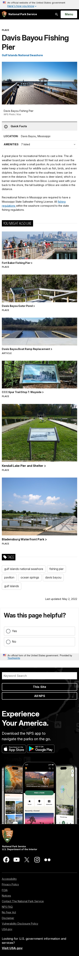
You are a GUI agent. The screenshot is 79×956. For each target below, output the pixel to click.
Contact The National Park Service (23, 901)
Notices (6, 895)
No (14, 641)
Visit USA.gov (12, 948)
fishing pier (56, 569)
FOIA (5, 890)
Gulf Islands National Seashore (22, 55)
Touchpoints (14, 658)
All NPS (39, 696)
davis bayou (53, 577)
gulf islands (11, 586)
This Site (39, 687)
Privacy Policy (10, 884)
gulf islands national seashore (23, 569)
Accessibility (9, 878)
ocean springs (30, 577)
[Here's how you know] (39, 4)
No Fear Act (9, 912)
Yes (14, 631)
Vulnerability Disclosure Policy (20, 923)
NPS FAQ (7, 906)
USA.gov (7, 929)
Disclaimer (8, 918)
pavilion (9, 577)
